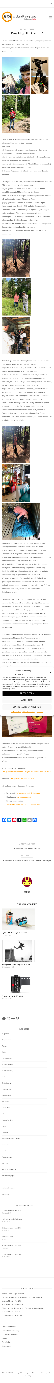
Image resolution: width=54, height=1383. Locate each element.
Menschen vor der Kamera (11, 1138)
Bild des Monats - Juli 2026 (11, 1301)
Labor (4, 1126)
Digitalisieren (6, 1083)
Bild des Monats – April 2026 (12, 1254)
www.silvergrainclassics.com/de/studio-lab (23, 804)
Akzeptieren (27, 693)
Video (4, 1182)
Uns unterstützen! (9, 1327)
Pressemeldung (7, 1157)
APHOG (27, 892)
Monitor (5, 1151)
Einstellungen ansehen (27, 707)
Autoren (4, 1046)
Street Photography (8, 1175)
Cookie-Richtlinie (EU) (11, 1334)
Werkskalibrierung (8, 1188)
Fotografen (5, 1101)
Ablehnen (27, 700)
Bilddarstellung (7, 1071)
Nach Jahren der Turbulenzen (12, 1219)
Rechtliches (6, 1342)
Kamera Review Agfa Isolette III (13, 1294)
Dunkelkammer (7, 1089)
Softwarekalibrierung (9, 1169)
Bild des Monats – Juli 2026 (11, 1210)
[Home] (19, 21)
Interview (5, 1114)
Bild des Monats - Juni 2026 (12, 1312)
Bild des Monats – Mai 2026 (11, 1245)
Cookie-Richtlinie (16, 712)
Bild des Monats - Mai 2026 (12, 1315)
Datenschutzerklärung (28, 712)
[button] (50, 672)
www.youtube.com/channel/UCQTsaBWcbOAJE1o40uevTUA (26, 772)
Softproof (5, 1163)
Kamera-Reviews (7, 1120)
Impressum (40, 712)
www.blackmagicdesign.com (28, 793)
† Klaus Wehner (7, 1237)
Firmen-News (6, 1095)
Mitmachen (6, 1145)
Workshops (5, 1194)
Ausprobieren (6, 1040)
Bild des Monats (7, 1064)
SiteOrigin (28, 1376)
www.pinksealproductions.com (22, 779)
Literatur (5, 1132)
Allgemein (5, 1034)
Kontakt (5, 1338)
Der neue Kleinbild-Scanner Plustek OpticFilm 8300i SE (22, 1297)
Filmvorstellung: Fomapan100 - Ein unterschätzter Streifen (23, 1308)
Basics (4, 1052)
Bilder (4, 1077)
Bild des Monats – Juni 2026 (11, 1228)
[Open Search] (51, 4)
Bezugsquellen (7, 1058)
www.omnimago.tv (24, 797)
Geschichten (6, 1108)
